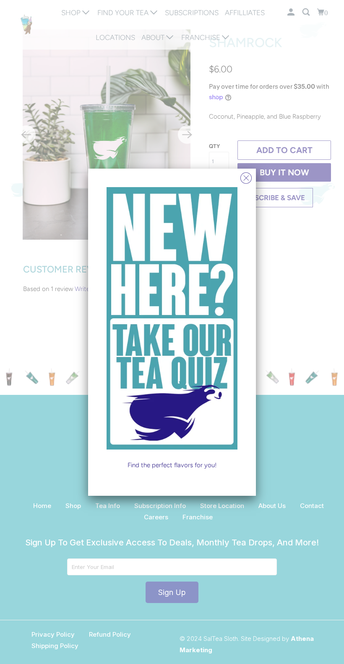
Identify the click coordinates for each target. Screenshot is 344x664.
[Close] (246, 176)
